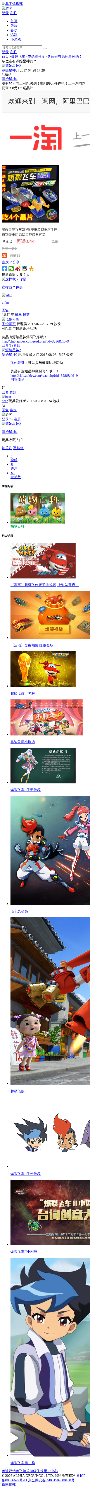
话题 (13, 35)
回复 (5, 310)
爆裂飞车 (18, 56)
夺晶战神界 (36, 56)
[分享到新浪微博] (18, 268)
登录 (5, 13)
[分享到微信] (11, 268)
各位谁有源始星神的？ (64, 56)
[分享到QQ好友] (25, 268)
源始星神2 (9, 70)
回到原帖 (17, 380)
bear (5, 401)
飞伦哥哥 (9, 324)
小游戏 (15, 39)
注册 (13, 13)
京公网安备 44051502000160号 (51, 1480)
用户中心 (51, 1471)
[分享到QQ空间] (31, 268)
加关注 (7, 448)
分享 (15, 262)
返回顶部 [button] (9, 1485)
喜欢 (13, 30)
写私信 (18, 448)
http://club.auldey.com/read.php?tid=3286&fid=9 (35, 341)
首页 (13, 21)
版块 (13, 25)
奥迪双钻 (9, 1471)
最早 (18, 315)
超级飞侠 (37, 1471)
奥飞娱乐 (23, 1471)
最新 (26, 315)
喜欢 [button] (7, 262)
